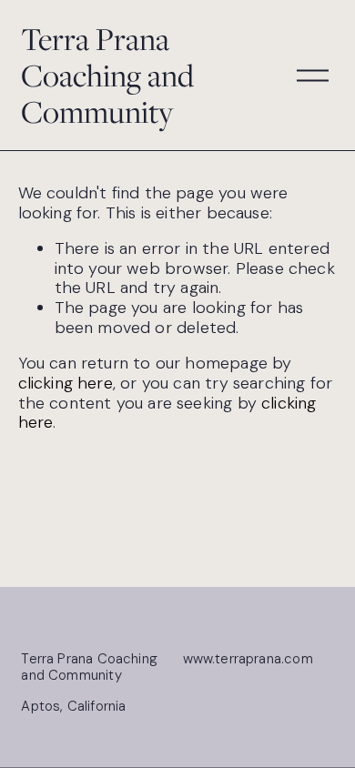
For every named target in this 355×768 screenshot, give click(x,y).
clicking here (65, 383)
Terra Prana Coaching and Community (107, 75)
